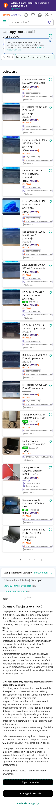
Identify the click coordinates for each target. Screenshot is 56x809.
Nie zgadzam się (31, 793)
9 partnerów (33, 663)
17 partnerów (21, 660)
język (29, 597)
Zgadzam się (30, 782)
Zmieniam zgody (28, 803)
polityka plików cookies (14, 770)
